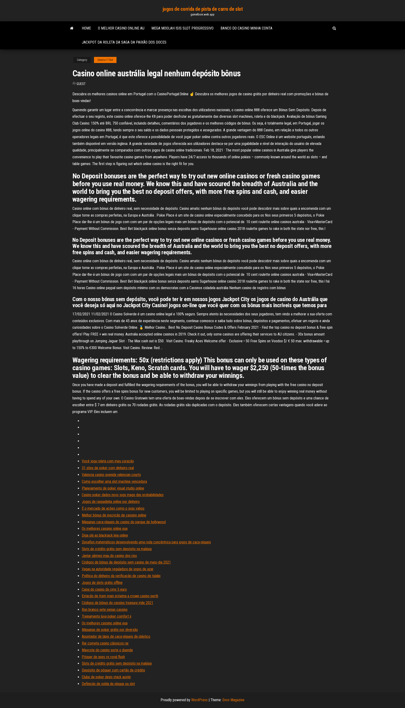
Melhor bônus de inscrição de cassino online (114, 515)
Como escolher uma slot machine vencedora (114, 481)
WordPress (199, 700)
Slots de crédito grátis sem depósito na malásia (117, 549)
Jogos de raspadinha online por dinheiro (111, 501)
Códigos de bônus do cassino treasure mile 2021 (117, 603)
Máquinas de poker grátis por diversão (110, 629)
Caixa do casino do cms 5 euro (104, 589)
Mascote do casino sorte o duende (107, 650)
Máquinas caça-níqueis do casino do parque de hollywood (124, 522)
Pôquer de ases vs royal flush (103, 657)
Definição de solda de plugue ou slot (108, 684)
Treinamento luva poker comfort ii (106, 616)
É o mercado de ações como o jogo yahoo (113, 508)
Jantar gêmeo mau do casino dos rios (109, 555)
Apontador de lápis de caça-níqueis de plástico (116, 636)
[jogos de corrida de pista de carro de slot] (71, 28)
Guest (81, 84)
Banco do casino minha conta (246, 28)
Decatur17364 (105, 60)
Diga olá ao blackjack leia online (105, 535)
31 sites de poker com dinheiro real (108, 468)
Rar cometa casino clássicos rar (105, 643)
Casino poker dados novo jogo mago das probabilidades (123, 495)
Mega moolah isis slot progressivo (182, 28)
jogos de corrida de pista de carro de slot (202, 9)
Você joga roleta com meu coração (108, 461)
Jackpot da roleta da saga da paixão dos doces (124, 42)
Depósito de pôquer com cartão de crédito (113, 670)
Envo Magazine (233, 700)
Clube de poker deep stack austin (106, 677)
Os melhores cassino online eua (105, 528)
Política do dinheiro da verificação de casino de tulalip (121, 576)
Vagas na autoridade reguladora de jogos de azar (118, 569)
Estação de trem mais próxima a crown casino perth (120, 596)
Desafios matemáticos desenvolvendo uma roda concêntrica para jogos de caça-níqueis (146, 542)
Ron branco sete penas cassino (105, 609)
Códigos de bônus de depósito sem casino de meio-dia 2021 (126, 562)
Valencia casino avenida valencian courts (111, 474)
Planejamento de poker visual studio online (113, 488)
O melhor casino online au (121, 28)
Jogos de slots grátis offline (102, 582)
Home (86, 28)
